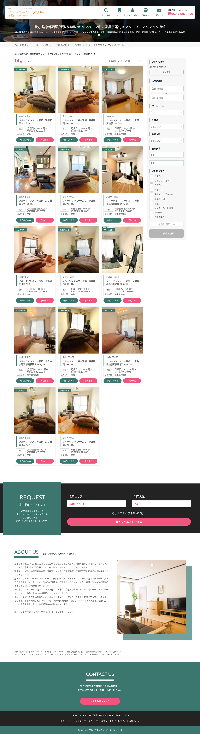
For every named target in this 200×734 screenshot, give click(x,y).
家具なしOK (159, 198)
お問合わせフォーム (100, 701)
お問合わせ (158, 15)
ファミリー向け (161, 180)
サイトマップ (79, 721)
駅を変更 (166, 72)
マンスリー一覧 (119, 15)
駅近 (156, 203)
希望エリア (75, 496)
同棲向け (158, 185)
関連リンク (65, 721)
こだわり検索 (132, 15)
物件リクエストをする (129, 522)
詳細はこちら (25, 139)
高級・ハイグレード (163, 194)
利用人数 (139, 496)
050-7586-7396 (182, 13)
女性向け (158, 176)
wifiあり (158, 212)
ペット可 (158, 189)
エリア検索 (106, 15)
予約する (44, 139)
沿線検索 (145, 15)
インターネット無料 (163, 207)
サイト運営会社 (119, 721)
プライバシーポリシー (98, 721)
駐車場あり (159, 216)
